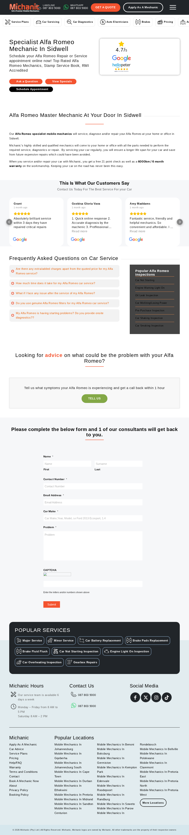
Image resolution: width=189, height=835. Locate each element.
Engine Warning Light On (150, 287)
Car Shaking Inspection (149, 318)
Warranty (15, 767)
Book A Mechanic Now (24, 781)
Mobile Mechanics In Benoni (115, 744)
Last (97, 469)
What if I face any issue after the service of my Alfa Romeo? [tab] (55, 293)
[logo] (24, 7)
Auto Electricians (117, 21)
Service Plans (20, 21)
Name (48, 456)
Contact (14, 776)
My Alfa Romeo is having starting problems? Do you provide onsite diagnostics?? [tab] (60, 315)
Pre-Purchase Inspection (149, 310)
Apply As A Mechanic (143, 7)
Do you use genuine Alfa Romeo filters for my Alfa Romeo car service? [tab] (62, 303)
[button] (9, 222)
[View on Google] (20, 240)
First (46, 469)
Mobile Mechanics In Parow (115, 808)
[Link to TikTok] (167, 697)
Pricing (168, 21)
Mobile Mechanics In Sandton (73, 803)
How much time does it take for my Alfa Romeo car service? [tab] (55, 283)
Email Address (53, 495)
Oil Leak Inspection (146, 295)
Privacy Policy (18, 790)
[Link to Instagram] (156, 697)
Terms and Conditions (23, 771)
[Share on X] (146, 697)
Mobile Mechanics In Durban (73, 781)
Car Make (50, 511)
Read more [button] (79, 231)
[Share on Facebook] (135, 697)
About (13, 785)
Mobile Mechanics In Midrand (73, 799)
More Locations (153, 802)
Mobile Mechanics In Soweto (116, 803)
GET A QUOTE (105, 7)
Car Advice (16, 749)
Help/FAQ (15, 762)
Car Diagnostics (83, 21)
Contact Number (55, 479)
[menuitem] (173, 7)
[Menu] (173, 7)
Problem (49, 527)
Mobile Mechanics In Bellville (159, 749)
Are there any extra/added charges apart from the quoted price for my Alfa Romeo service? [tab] (64, 271)
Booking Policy (19, 794)
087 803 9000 (87, 695)
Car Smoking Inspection (149, 325)
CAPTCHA (49, 570)
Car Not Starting (144, 280)
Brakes (146, 21)
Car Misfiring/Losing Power (151, 303)
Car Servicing (50, 21)
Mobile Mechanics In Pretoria (73, 794)
